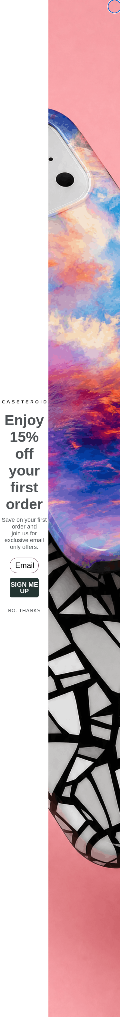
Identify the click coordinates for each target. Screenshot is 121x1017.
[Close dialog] (109, 6)
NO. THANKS (21, 610)
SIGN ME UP (22, 587)
